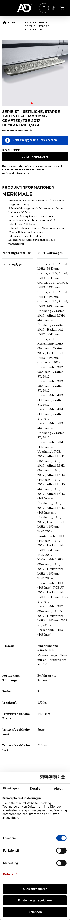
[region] (35, 73)
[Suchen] (44, 8)
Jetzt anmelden (35, 157)
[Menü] (8, 8)
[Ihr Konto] (54, 8)
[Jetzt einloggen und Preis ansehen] (62, 8)
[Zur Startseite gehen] (26, 8)
